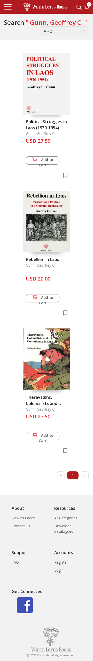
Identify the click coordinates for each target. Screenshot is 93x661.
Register (61, 562)
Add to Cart (46, 161)
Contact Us (21, 525)
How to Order (23, 517)
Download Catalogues (63, 528)
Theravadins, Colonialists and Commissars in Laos (45, 403)
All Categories (65, 517)
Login (59, 570)
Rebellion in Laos (42, 259)
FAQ (15, 562)
